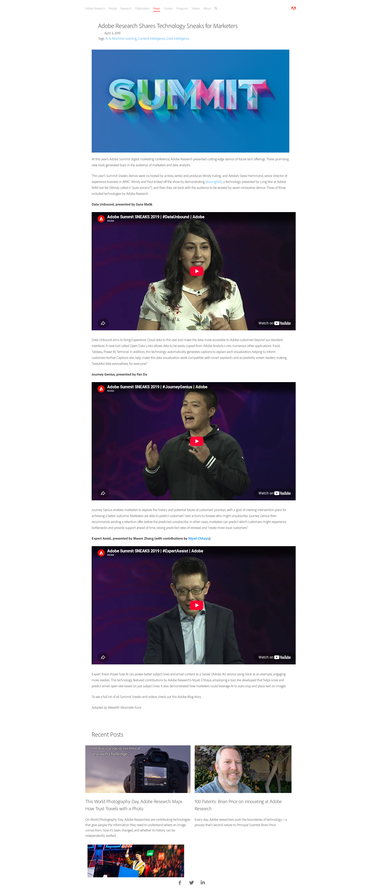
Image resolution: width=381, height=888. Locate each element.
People (117, 8)
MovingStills (213, 181)
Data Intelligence (177, 38)
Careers (173, 8)
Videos (202, 8)
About (213, 8)
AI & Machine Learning (121, 38)
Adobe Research (99, 8)
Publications (147, 8)
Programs (188, 8)
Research (130, 8)
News (161, 8)
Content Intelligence (151, 38)
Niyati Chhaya (198, 538)
